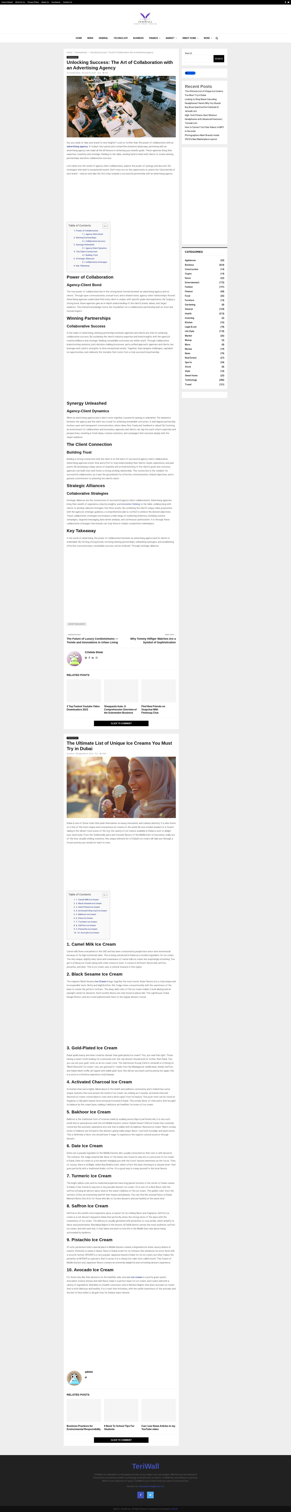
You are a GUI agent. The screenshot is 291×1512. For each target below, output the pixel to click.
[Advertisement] (121, 199)
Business (138, 38)
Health (188, 313)
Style (187, 371)
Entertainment (72, 57)
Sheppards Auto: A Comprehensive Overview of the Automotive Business (120, 709)
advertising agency (76, 624)
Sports (188, 362)
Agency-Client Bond (94, 234)
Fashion (189, 287)
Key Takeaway (83, 265)
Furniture (189, 300)
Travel (188, 384)
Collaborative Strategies (96, 262)
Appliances (190, 260)
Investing (189, 318)
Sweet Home (189, 38)
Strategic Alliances (85, 258)
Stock (188, 367)
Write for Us (20, 2)
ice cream (136, 1277)
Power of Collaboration (87, 230)
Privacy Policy (33, 2)
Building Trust (92, 255)
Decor (188, 278)
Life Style (189, 331)
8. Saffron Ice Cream (86, 925)
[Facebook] (140, 1495)
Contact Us (67, 2)
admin (71, 754)
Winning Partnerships (86, 237)
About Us (45, 2)
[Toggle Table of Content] (103, 226)
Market (170, 38)
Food (187, 296)
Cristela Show (74, 73)
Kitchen (188, 322)
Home (79, 38)
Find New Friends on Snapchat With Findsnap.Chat (153, 709)
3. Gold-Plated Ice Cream (88, 907)
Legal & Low (190, 327)
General (103, 38)
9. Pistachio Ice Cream (86, 929)
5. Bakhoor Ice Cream (86, 914)
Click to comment (121, 723)
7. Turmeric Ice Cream (86, 921)
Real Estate (190, 358)
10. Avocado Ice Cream (88, 932)
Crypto (188, 273)
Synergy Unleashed (85, 244)
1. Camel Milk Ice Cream (87, 899)
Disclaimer (56, 2)
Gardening (190, 304)
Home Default (7, 2)
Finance (153, 38)
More (207, 38)
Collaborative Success (95, 241)
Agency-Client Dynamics (96, 248)
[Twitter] (150, 1495)
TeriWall (145, 1466)
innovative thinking (130, 504)
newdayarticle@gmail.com (151, 1486)
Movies (188, 349)
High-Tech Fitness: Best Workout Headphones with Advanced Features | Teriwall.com (203, 119)
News (90, 38)
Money (188, 340)
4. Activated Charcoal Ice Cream (91, 910)
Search (188, 53)
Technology (121, 38)
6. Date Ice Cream (84, 918)
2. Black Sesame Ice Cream (89, 903)
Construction (191, 269)
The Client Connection (86, 251)
